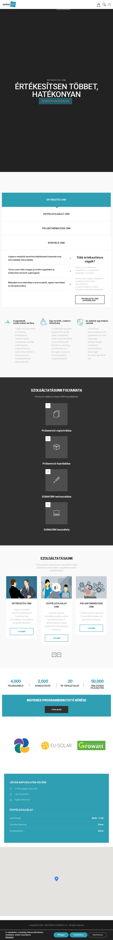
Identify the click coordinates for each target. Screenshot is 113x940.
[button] (56, 879)
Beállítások (98, 935)
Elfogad (61, 935)
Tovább (21, 631)
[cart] (98, 6)
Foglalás (56, 710)
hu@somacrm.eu (22, 800)
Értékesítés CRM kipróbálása (55, 105)
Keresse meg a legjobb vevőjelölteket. (89, 278)
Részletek (10, 937)
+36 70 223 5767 (22, 794)
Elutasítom (78, 935)
